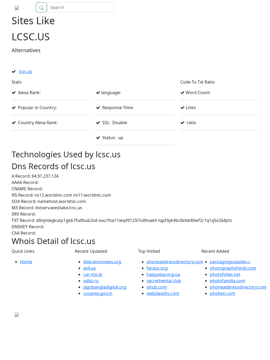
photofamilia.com (227, 281)
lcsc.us (25, 71)
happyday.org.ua (163, 274)
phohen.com (222, 293)
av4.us (89, 268)
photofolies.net (225, 274)
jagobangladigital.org (104, 287)
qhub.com (157, 287)
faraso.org (157, 268)
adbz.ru (91, 281)
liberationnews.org (102, 262)
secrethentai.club (164, 281)
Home (247, 7)
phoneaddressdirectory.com (175, 262)
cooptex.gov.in (97, 293)
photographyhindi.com (233, 268)
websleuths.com (163, 293)
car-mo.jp (92, 274)
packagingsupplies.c (230, 262)
